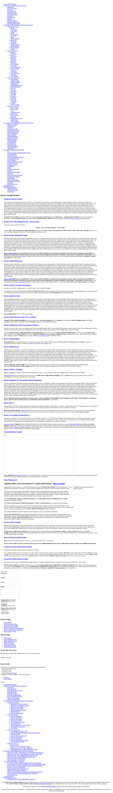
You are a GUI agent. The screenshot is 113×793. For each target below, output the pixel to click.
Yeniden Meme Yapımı (10, 645)
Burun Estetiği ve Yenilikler (13, 369)
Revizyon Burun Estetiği (12, 522)
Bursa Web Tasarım (11, 673)
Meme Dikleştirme (9, 642)
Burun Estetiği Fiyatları (12, 296)
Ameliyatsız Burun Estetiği (13, 199)
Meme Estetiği (7, 638)
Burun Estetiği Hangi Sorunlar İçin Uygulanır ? (20, 317)
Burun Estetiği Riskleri (11, 339)
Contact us (7, 677)
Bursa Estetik (59, 483)
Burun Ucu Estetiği (9, 424)
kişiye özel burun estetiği (43, 335)
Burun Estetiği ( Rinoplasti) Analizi (16, 235)
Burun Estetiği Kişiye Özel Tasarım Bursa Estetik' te (21, 325)
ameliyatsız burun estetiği (75, 218)
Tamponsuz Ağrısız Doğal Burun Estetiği (18, 547)
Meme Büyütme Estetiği (10, 639)
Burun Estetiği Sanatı (11, 347)
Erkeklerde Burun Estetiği (13, 432)
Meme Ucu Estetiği (9, 644)
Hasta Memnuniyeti (10, 480)
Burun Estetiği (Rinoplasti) (13, 261)
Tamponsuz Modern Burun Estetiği (16, 559)
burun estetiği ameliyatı (75, 424)
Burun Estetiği (7, 622)
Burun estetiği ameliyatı (10, 253)
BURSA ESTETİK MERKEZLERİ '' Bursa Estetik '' (22, 222)
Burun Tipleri (8, 403)
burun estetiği (21, 256)
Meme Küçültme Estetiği (10, 641)
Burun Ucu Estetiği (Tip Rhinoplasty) (16, 415)
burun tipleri (25, 410)
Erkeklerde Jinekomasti (10, 647)
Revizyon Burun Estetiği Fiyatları (15, 537)
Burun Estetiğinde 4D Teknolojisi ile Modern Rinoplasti (23, 380)
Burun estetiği (7, 375)
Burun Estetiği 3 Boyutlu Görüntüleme (17, 285)
